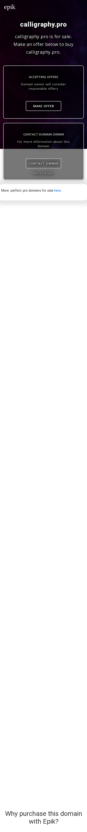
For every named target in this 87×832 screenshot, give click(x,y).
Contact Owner (43, 163)
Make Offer (43, 106)
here (57, 190)
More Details (43, 173)
